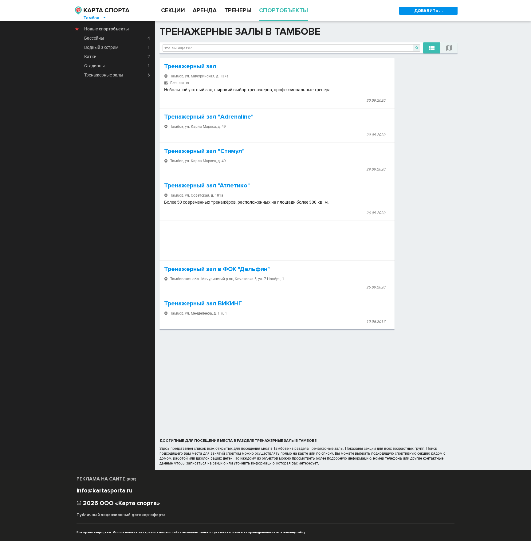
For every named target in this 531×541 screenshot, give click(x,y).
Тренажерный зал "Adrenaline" (209, 116)
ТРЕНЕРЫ (237, 10)
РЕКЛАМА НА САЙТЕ (106, 479)
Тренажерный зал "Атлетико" (207, 185)
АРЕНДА (205, 10)
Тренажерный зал (190, 66)
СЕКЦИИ (173, 10)
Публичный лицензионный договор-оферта (121, 514)
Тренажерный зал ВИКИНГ (203, 303)
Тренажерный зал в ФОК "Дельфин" (217, 269)
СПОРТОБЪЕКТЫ (283, 10)
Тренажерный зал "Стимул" (204, 151)
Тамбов (95, 17)
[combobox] (291, 48)
